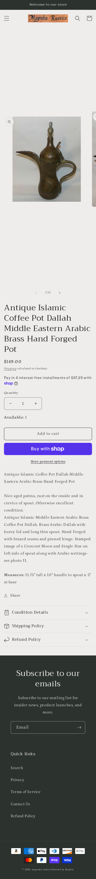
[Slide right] (60, 293)
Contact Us (20, 804)
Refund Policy (23, 816)
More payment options (48, 461)
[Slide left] (36, 293)
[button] (7, 18)
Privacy (17, 780)
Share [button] (15, 595)
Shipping (10, 368)
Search (17, 768)
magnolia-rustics (41, 869)
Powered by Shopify (62, 869)
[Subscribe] (79, 727)
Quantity (11, 393)
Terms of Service (26, 792)
